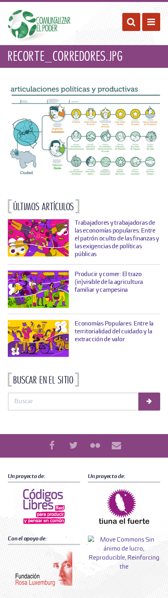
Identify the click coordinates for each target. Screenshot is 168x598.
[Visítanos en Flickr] (95, 446)
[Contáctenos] (116, 446)
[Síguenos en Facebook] (52, 446)
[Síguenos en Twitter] (73, 446)
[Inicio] (39, 25)
